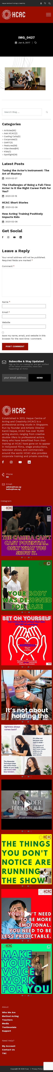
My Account (8, 1046)
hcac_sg (26, 508)
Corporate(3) (10, 139)
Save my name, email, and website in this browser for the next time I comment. (24, 337)
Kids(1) (7, 151)
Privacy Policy (37, 1069)
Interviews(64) (11, 148)
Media (5, 1023)
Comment (8, 266)
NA (7, 477)
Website (6, 322)
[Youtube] (14, 237)
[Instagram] (8, 237)
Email (6, 312)
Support (6, 1031)
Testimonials (9, 1027)
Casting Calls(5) (12, 136)
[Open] (26, 531)
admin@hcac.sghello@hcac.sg (13, 488)
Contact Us (8, 1049)
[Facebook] (2, 237)
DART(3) (8, 142)
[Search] (47, 112)
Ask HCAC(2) (10, 133)
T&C (4, 1053)
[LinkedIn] (21, 237)
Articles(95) (10, 130)
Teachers (7, 1020)
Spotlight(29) (10, 154)
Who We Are (8, 1012)
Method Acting (10, 1016)
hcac (27, 1069)
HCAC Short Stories (15, 202)
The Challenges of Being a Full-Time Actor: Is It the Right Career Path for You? (26, 188)
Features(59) (10, 145)
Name (6, 302)
